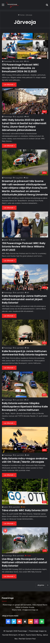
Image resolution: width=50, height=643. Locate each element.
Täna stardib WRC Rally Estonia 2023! (25, 510)
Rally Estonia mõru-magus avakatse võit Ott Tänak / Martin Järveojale (24, 460)
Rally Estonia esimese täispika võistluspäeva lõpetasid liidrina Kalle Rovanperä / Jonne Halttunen (25, 406)
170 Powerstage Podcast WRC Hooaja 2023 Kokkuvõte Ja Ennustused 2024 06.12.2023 (20, 68)
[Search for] (47, 5)
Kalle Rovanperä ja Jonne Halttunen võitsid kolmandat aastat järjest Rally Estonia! (24, 299)
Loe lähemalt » (9, 84)
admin (6, 240)
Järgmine (40, 585)
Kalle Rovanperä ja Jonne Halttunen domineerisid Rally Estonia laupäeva (24, 352)
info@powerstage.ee (30, 610)
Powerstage (8, 61)
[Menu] (3, 5)
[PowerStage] (12, 5)
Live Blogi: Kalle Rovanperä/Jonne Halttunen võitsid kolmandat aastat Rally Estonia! (24, 562)
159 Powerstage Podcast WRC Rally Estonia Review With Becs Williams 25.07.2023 (23, 247)
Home (21, 15)
